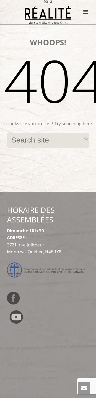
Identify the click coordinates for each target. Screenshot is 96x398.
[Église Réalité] (48, 12)
